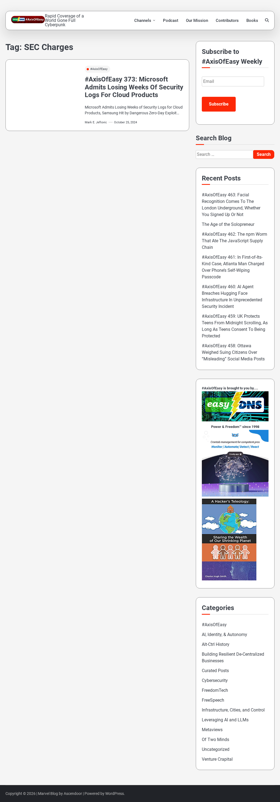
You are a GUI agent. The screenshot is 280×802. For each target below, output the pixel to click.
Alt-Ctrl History (215, 644)
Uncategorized (215, 749)
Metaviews (212, 729)
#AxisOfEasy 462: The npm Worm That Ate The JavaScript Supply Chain (234, 241)
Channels (142, 20)
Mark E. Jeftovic (96, 122)
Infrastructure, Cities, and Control (233, 710)
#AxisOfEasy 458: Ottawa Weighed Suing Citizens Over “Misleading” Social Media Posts (233, 352)
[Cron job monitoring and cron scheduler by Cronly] (235, 495)
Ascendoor (73, 793)
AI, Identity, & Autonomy (224, 634)
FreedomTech (215, 690)
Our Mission (197, 20)
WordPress (114, 793)
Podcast (170, 20)
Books (252, 20)
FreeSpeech (213, 700)
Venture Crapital (217, 759)
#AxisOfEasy (98, 69)
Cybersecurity (215, 680)
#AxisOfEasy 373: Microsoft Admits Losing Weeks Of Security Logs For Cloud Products (134, 87)
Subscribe (219, 104)
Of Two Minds (215, 739)
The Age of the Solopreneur (228, 224)
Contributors (227, 20)
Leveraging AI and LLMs (225, 719)
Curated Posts (215, 670)
